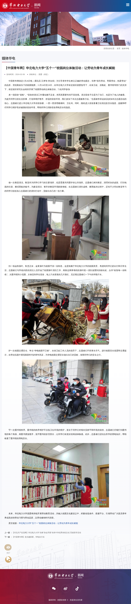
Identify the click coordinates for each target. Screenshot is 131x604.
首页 (118, 48)
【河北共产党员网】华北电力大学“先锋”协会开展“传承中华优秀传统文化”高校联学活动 (42, 533)
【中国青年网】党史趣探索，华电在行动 (24, 537)
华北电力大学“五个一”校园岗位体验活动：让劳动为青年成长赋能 (48, 523)
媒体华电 (125, 48)
